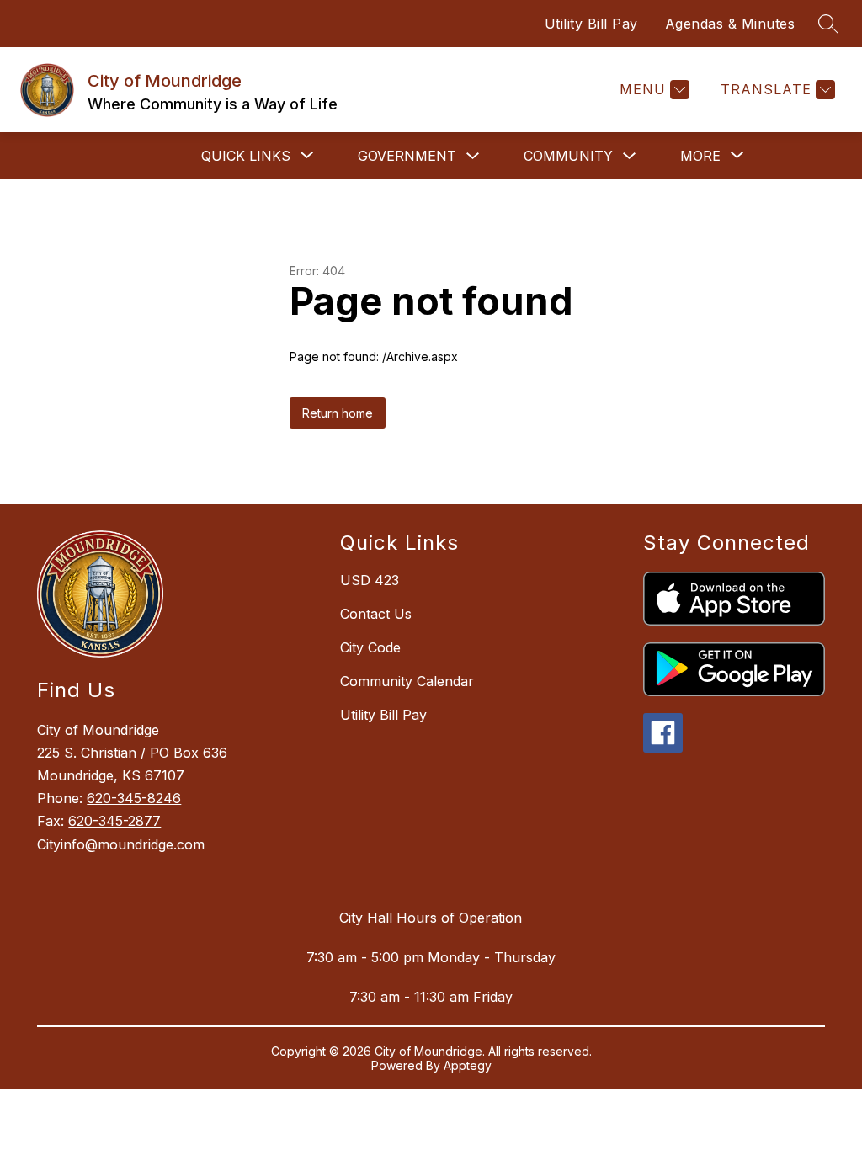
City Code (370, 647)
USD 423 (369, 580)
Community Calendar (407, 681)
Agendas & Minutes (730, 23)
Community (568, 155)
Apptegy (468, 1065)
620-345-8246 (134, 798)
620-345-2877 (114, 820)
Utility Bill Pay (591, 23)
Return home (337, 413)
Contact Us (376, 613)
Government (407, 155)
